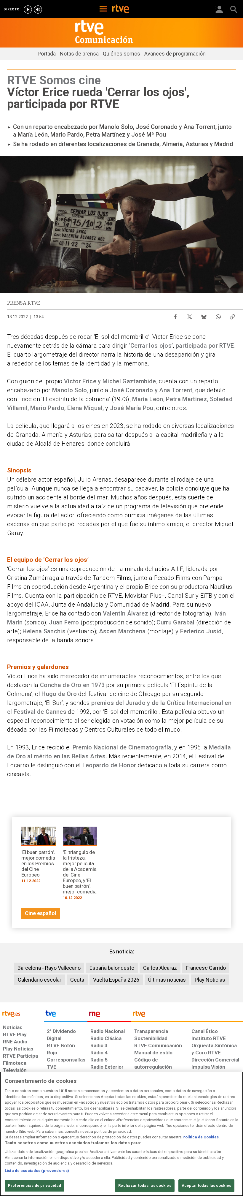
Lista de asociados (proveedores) (37, 1170)
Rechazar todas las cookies (144, 1185)
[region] (121, 1134)
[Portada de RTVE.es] (121, 9)
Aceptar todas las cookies (206, 1185)
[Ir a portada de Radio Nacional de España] (109, 1015)
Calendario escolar (39, 980)
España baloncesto (111, 968)
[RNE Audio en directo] (38, 9)
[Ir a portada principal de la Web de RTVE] (22, 1013)
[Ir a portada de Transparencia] (187, 1015)
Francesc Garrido (206, 968)
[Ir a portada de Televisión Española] (66, 1015)
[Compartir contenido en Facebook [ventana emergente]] (175, 315)
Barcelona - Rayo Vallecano (49, 968)
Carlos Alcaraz (160, 968)
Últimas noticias (167, 980)
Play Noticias (210, 980)
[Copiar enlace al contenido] (232, 315)
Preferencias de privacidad (34, 1185)
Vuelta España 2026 (116, 980)
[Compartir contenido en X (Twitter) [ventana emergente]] (190, 315)
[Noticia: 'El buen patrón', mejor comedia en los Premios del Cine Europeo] (38, 857)
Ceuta (77, 980)
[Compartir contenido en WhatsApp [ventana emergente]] (218, 315)
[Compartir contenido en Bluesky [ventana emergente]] (204, 315)
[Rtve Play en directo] (28, 9)
